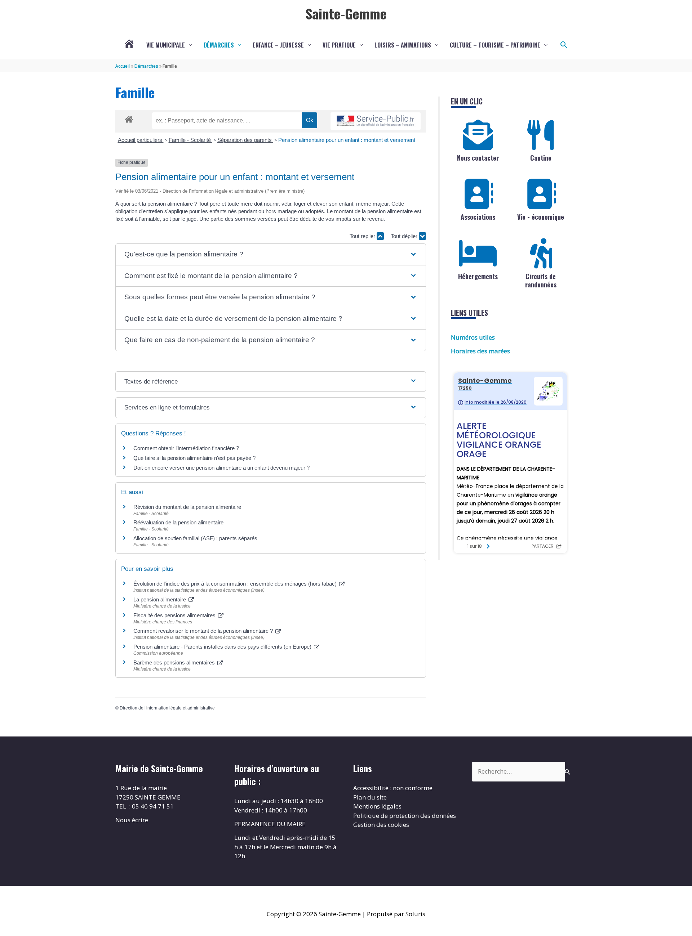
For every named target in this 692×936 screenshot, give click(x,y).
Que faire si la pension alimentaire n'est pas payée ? (194, 458)
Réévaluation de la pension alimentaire (178, 522)
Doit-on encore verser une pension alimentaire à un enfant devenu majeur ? (221, 468)
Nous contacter (478, 157)
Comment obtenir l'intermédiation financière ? (186, 448)
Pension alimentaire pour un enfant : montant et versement (346, 140)
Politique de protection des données (404, 815)
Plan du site (370, 797)
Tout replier (363, 236)
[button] (564, 45)
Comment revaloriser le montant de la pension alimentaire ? (203, 631)
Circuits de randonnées (540, 280)
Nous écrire (131, 820)
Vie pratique (339, 45)
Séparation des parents (245, 140)
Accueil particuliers (141, 140)
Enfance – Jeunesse (278, 45)
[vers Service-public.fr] (376, 121)
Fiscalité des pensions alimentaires (175, 615)
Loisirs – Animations (402, 45)
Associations (478, 216)
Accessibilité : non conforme (392, 788)
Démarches (219, 45)
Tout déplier (405, 236)
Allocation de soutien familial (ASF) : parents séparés (195, 538)
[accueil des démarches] (129, 118)
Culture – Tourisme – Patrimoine (495, 45)
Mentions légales (377, 806)
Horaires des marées (480, 351)
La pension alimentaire (160, 599)
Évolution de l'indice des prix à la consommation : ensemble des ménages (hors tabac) (235, 584)
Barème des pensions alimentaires (174, 662)
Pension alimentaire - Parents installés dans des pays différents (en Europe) (223, 647)
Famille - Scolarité (190, 140)
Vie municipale (165, 45)
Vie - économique (540, 216)
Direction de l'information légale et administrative (167, 708)
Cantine (540, 157)
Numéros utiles (473, 337)
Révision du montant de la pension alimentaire (187, 507)
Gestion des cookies (381, 824)
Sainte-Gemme (346, 13)
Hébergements (478, 276)
